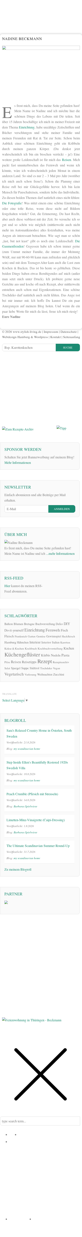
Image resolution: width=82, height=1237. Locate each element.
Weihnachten (44, 674)
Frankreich (21, 636)
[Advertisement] (33, 388)
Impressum (51, 331)
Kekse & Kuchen (14, 648)
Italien (56, 642)
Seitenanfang (71, 337)
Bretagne (29, 624)
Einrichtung (26, 127)
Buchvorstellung (45, 624)
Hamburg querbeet (52, 1194)
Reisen (66, 159)
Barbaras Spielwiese (25, 806)
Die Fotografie (12, 203)
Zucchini (58, 674)
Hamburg (10, 642)
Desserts (16, 1162)
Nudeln (56, 655)
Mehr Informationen (17, 462)
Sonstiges (71, 1211)
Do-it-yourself (14, 630)
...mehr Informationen (60, 553)
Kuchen (68, 648)
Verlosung (30, 674)
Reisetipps (29, 661)
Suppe (25, 668)
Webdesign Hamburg (16, 337)
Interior (46, 642)
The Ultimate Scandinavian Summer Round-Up (38, 845)
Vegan (56, 668)
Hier (7, 585)
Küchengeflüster (22, 654)
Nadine (24, 1134)
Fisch (64, 630)
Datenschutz (69, 331)
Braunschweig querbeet (22, 1208)
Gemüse (40, 636)
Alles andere (44, 1180)
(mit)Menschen (57, 1204)
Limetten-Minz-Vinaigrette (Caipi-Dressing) (36, 820)
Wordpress (41, 337)
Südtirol (34, 668)
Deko (59, 624)
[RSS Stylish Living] (48, 586)
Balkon (8, 624)
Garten (32, 636)
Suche (67, 347)
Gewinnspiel (53, 636)
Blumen (18, 624)
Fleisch (9, 636)
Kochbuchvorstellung (50, 648)
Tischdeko (46, 668)
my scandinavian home (27, 749)
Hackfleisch (68, 636)
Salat (7, 668)
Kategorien (17, 1141)
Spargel (15, 668)
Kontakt (55, 337)
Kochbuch (31, 648)
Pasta (65, 654)
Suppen (74, 1162)
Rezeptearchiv (61, 662)
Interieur (35, 642)
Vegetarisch (14, 674)
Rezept (44, 661)
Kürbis (45, 655)
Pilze (7, 662)
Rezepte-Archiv (21, 1218)
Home (14, 1134)
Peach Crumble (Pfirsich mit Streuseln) (32, 794)
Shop (37, 1218)
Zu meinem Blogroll (17, 869)
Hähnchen (23, 642)
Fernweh (53, 630)
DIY (67, 623)
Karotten (65, 642)
